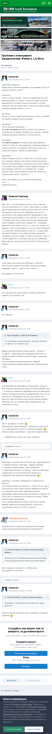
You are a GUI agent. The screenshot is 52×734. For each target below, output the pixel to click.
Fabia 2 (16, 68)
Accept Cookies (14, 729)
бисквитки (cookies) (38, 707)
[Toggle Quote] (6, 335)
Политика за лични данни (21, 704)
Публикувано (19, 80)
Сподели (12, 680)
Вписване (26, 666)
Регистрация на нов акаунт (26, 653)
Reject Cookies (34, 729)
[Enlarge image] (26, 424)
